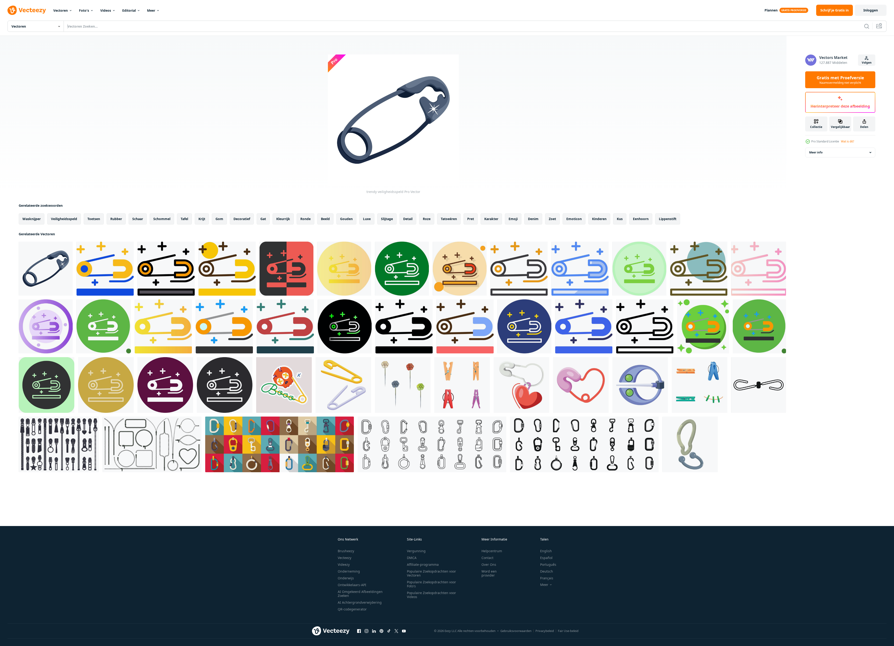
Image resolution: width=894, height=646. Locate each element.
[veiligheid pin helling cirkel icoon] (344, 269)
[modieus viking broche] (640, 385)
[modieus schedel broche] (284, 385)
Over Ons (488, 564)
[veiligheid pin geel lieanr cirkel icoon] (227, 269)
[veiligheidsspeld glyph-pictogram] (404, 326)
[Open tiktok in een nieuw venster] (389, 631)
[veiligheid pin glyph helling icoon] (46, 326)
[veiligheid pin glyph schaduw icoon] (103, 326)
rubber (116, 219)
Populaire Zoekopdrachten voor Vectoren (431, 573)
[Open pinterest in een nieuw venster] (381, 631)
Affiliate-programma (423, 564)
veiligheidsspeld (64, 219)
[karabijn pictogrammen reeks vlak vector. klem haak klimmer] (279, 444)
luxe (367, 219)
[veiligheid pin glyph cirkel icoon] (165, 385)
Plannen (771, 10)
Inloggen (870, 10)
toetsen (93, 219)
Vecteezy (344, 557)
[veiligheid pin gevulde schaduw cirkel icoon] (460, 269)
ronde (305, 219)
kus (620, 219)
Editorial (129, 10)
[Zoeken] (866, 26)
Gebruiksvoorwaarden (515, 631)
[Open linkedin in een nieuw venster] (374, 631)
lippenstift (667, 219)
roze (427, 219)
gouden (346, 219)
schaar (137, 219)
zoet (552, 219)
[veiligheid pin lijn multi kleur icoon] (106, 385)
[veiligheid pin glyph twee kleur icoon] (285, 326)
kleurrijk (283, 219)
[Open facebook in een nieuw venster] (359, 631)
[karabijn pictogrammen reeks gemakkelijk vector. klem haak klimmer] (584, 444)
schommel (161, 219)
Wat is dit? (847, 141)
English (546, 551)
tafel (184, 219)
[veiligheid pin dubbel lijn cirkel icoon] (524, 326)
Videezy (344, 564)
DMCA (411, 557)
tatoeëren (449, 219)
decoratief (241, 219)
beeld (325, 219)
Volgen (867, 63)
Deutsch (546, 571)
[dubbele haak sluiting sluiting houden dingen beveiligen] (758, 385)
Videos (105, 10)
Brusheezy (346, 551)
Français (546, 578)
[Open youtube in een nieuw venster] (404, 631)
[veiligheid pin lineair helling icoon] (758, 269)
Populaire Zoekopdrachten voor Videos (431, 595)
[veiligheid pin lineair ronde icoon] (46, 385)
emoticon (574, 219)
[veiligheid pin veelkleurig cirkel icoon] (639, 269)
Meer (151, 10)
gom (219, 219)
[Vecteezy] (26, 10)
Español (546, 557)
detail (408, 219)
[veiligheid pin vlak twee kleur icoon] (105, 269)
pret (470, 219)
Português (548, 564)
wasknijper (31, 219)
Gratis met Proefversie (840, 80)
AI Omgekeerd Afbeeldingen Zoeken (360, 593)
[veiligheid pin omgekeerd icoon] (224, 385)
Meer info (815, 152)
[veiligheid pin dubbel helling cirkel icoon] (345, 326)
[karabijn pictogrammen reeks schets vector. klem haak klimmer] (432, 444)
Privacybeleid (544, 631)
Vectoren (60, 10)
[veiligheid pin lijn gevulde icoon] (166, 269)
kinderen (599, 219)
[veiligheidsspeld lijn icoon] (644, 326)
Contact (487, 557)
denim (533, 219)
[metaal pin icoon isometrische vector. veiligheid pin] (343, 385)
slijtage (387, 219)
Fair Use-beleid (568, 631)
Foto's (84, 10)
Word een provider (489, 573)
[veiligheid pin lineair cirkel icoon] (698, 269)
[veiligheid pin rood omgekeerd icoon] (286, 269)
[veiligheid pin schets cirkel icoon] (402, 269)
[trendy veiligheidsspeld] (46, 269)
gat (263, 219)
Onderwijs (346, 578)
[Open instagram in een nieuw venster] (366, 631)
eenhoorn (641, 219)
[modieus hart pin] (521, 385)
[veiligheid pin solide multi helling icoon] (163, 326)
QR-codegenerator (352, 609)
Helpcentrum (491, 551)
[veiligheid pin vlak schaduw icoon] (759, 326)
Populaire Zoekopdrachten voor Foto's (431, 584)
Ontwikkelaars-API (352, 585)
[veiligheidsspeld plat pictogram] (224, 326)
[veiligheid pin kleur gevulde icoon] (465, 326)
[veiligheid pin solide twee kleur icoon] (583, 326)
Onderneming (349, 571)
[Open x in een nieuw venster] (396, 631)
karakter (491, 219)
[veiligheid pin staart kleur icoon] (703, 326)
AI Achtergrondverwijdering (360, 602)
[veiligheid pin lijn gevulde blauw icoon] (580, 269)
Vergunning (416, 551)
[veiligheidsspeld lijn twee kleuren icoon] (519, 269)
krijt (201, 219)
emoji (513, 219)
